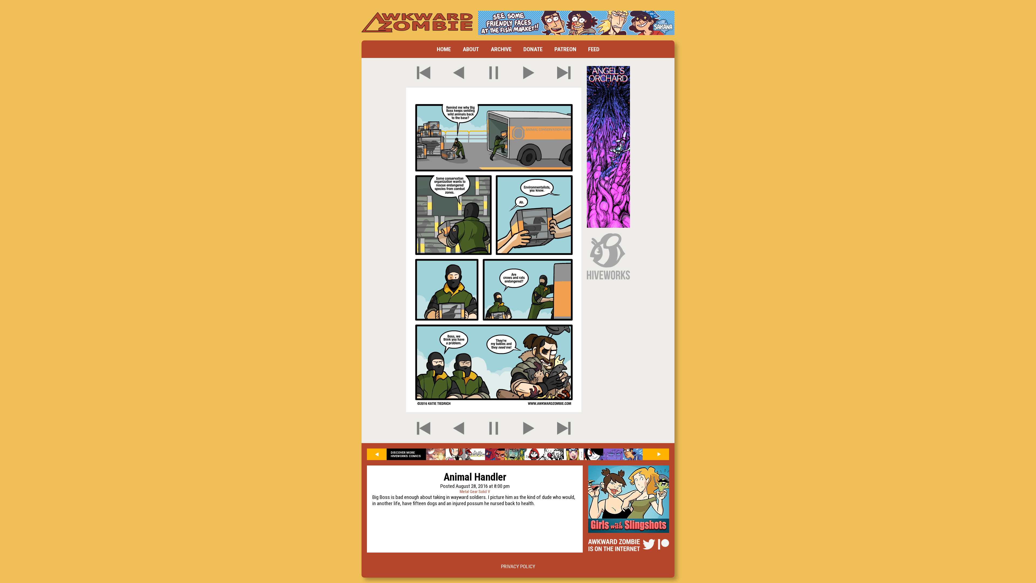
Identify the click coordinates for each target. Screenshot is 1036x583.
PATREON (565, 49)
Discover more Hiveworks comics (406, 454)
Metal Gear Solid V (475, 491)
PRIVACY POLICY (518, 566)
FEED (593, 49)
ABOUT (471, 49)
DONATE (533, 49)
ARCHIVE (501, 49)
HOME (444, 49)
